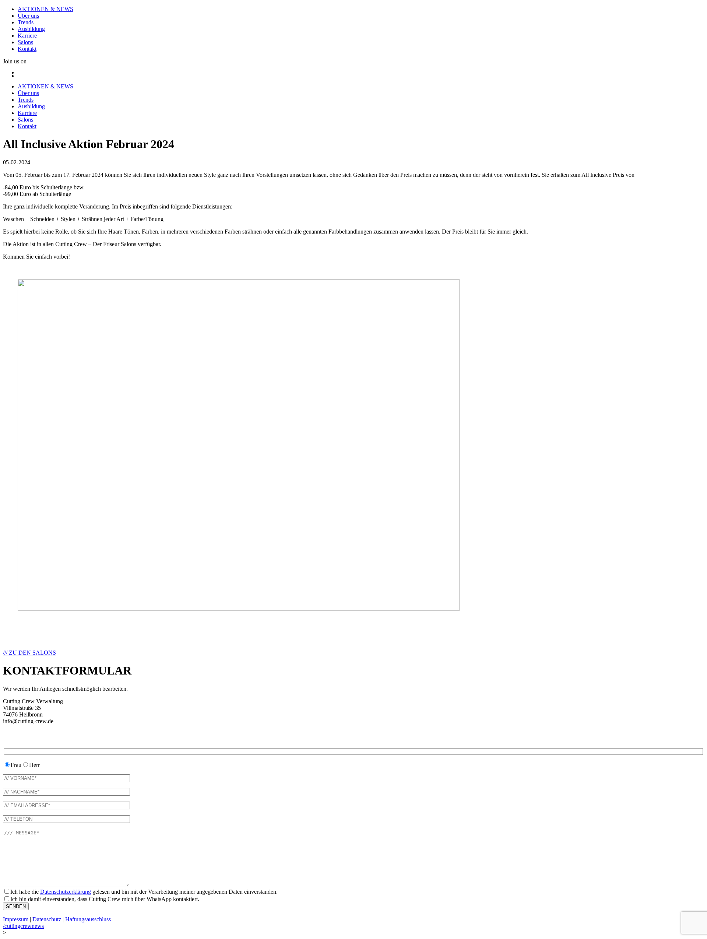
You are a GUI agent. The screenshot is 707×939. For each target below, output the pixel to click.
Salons (25, 42)
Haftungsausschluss (88, 919)
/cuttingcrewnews (23, 926)
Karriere (27, 35)
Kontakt (27, 49)
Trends (26, 22)
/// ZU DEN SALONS (29, 652)
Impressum (15, 919)
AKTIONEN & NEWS (45, 9)
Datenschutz (46, 919)
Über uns (28, 16)
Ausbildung (31, 29)
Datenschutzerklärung (65, 892)
